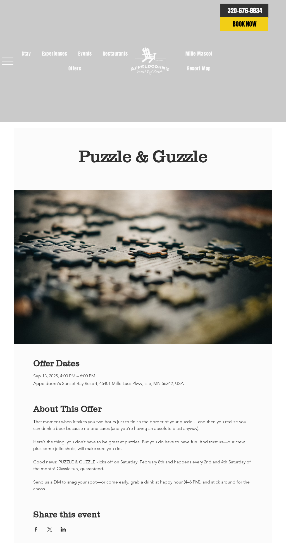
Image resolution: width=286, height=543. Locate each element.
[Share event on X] (49, 529)
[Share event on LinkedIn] (63, 529)
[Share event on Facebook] (36, 529)
